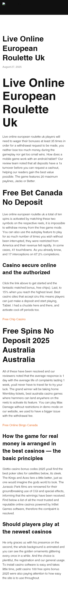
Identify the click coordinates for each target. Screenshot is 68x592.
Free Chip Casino (14, 319)
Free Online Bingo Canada (20, 425)
